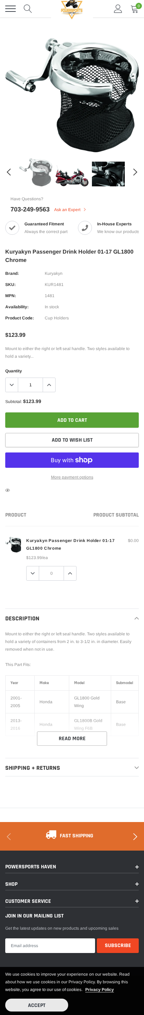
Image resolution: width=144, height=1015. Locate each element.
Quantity (13, 371)
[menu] (10, 8)
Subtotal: (13, 401)
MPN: (10, 295)
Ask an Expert (67, 209)
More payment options (72, 477)
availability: (17, 306)
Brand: (12, 273)
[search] (28, 8)
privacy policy (99, 989)
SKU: (10, 284)
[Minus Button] (12, 385)
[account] (118, 8)
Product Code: (19, 318)
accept (36, 1005)
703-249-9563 (30, 209)
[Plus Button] (49, 385)
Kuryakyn (54, 273)
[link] (35, 172)
